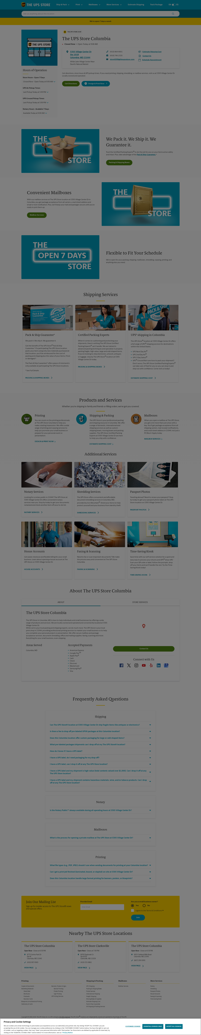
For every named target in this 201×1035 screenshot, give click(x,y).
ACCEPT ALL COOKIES (173, 1026)
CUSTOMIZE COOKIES (132, 1026)
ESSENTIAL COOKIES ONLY (153, 1026)
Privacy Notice (67, 1032)
